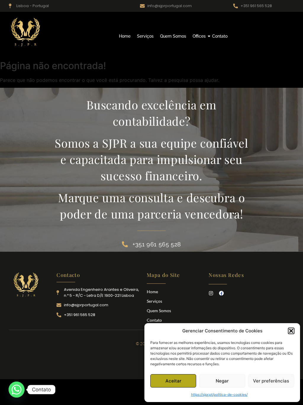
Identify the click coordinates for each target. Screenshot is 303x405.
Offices (199, 36)
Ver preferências (271, 381)
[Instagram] (211, 293)
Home (124, 36)
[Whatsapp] (17, 390)
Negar (222, 381)
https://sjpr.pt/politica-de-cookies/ (219, 394)
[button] (291, 331)
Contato (220, 36)
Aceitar (173, 381)
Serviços (145, 36)
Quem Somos (173, 36)
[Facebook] (221, 293)
